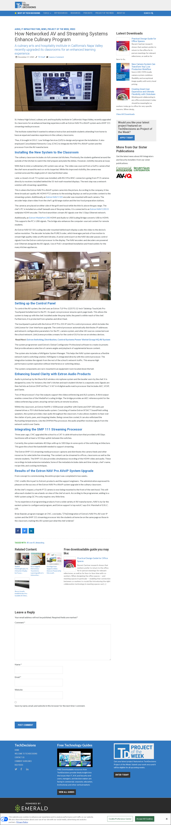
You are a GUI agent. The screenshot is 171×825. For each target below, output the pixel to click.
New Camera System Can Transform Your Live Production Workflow (143, 67)
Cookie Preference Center (120, 819)
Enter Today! (122, 775)
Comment (20, 622)
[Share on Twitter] (24, 532)
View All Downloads (125, 114)
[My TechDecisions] (25, 7)
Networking (40, 543)
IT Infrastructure (30, 29)
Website (19, 689)
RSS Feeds (19, 765)
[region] (85, 819)
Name (18, 664)
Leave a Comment (56, 57)
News (43, 29)
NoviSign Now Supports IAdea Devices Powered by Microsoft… (54, 570)
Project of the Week (58, 29)
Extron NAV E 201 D (99, 209)
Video (72, 29)
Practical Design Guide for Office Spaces (92, 559)
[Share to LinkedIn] (31, 532)
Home (17, 750)
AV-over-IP (31, 543)
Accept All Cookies (145, 819)
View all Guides (66, 792)
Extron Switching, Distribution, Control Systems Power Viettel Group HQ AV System (68, 339)
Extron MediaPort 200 (39, 217)
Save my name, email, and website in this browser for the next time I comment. (50, 705)
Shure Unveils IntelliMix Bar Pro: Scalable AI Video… (21, 593)
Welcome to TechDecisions (26, 754)
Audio (17, 29)
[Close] (167, 819)
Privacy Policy (22, 822)
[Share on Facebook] (18, 532)
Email (18, 677)
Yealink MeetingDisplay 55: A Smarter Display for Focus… (21, 570)
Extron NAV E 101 (54, 197)
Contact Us (19, 757)
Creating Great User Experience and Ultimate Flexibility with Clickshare (143, 91)
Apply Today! (126, 137)
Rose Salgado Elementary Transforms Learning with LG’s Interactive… (37, 571)
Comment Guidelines (23, 761)
